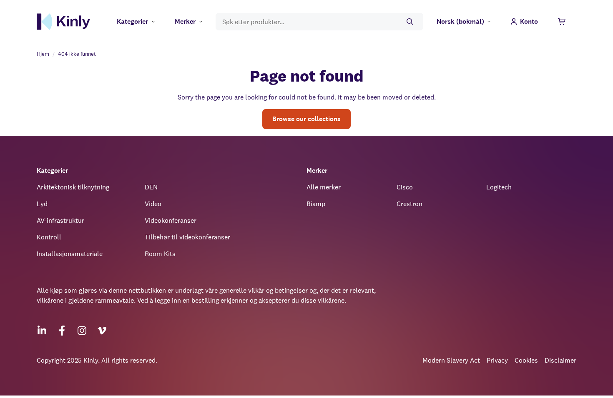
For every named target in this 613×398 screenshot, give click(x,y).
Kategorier (132, 21)
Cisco (405, 187)
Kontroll (49, 237)
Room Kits (160, 253)
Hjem (43, 53)
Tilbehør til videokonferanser (187, 237)
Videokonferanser (170, 220)
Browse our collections (306, 118)
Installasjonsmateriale (70, 253)
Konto (529, 21)
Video (153, 203)
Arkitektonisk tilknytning (73, 187)
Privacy (497, 360)
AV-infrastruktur (60, 220)
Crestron (409, 203)
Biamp (315, 203)
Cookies (526, 360)
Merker (185, 21)
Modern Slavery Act (451, 360)
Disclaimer (560, 360)
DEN (151, 187)
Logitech (499, 187)
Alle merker (323, 187)
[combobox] (319, 22)
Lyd (42, 203)
